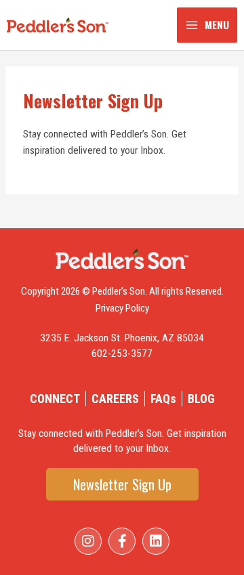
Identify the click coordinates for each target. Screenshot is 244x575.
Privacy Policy (122, 308)
